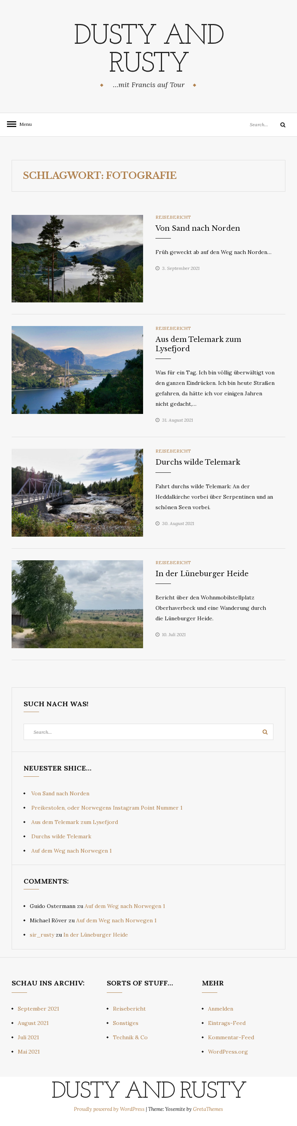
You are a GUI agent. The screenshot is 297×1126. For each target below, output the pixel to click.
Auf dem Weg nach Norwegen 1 (71, 850)
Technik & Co (130, 1037)
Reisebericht (173, 217)
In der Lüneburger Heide (202, 574)
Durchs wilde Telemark (197, 462)
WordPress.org (228, 1051)
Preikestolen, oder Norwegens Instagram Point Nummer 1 (107, 807)
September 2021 (38, 1008)
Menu (23, 124)
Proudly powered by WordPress (110, 1109)
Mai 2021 (29, 1051)
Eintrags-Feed (227, 1023)
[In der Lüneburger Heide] (77, 603)
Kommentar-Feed (231, 1037)
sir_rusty (42, 934)
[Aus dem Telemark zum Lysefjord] (77, 369)
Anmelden (220, 1008)
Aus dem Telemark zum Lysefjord (74, 822)
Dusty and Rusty (148, 51)
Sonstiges (125, 1023)
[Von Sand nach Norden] (77, 258)
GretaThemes (208, 1109)
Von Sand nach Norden (197, 228)
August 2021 (33, 1023)
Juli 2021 (28, 1037)
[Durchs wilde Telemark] (77, 492)
